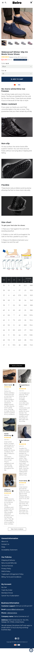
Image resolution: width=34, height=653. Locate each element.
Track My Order (6, 590)
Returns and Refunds (9, 563)
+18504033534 (12, 613)
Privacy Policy (6, 568)
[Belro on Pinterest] (16, 638)
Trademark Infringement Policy (12, 574)
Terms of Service (7, 566)
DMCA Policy (5, 571)
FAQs (3, 547)
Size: (3, 70)
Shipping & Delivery (8, 560)
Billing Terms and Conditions (11, 577)
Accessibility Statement (9, 550)
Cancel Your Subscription (10, 596)
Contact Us (5, 544)
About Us (4, 541)
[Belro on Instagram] (18, 638)
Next (31, 23)
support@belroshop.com (15, 609)
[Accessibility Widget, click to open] (31, 650)
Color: (5, 63)
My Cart (4, 587)
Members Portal (7, 593)
